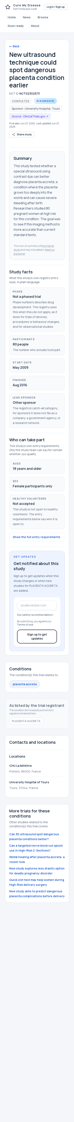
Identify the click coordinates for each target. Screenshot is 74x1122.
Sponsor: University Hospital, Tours (36, 108)
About (35, 26)
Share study (24, 134)
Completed (21, 101)
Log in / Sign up (56, 7)
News (27, 17)
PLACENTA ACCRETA (26, 721)
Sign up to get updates (37, 636)
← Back (14, 46)
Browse (43, 17)
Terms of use (25, 624)
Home (12, 17)
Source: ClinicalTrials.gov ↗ (30, 116)
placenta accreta (25, 684)
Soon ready (16, 26)
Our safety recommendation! (35, 615)
